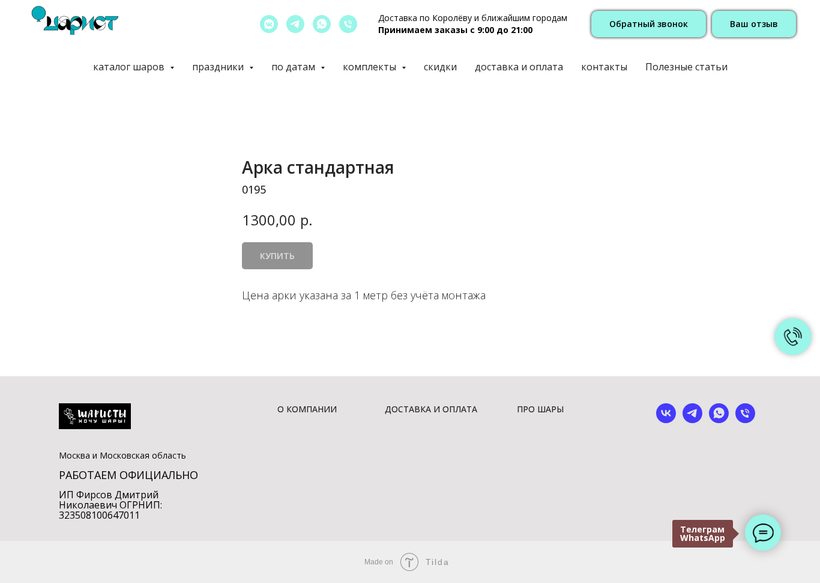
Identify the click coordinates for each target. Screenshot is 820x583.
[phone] (745, 420)
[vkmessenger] (269, 24)
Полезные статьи (686, 66)
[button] (648, 24)
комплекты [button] (371, 66)
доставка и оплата (519, 66)
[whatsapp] (322, 24)
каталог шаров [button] (130, 66)
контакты (604, 66)
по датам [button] (294, 66)
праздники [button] (219, 66)
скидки (440, 66)
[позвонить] (348, 24)
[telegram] (295, 24)
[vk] (666, 420)
